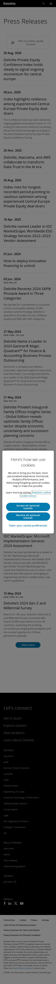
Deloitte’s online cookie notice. (35, 494)
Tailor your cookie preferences (28, 525)
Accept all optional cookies (28, 507)
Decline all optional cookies (28, 516)
